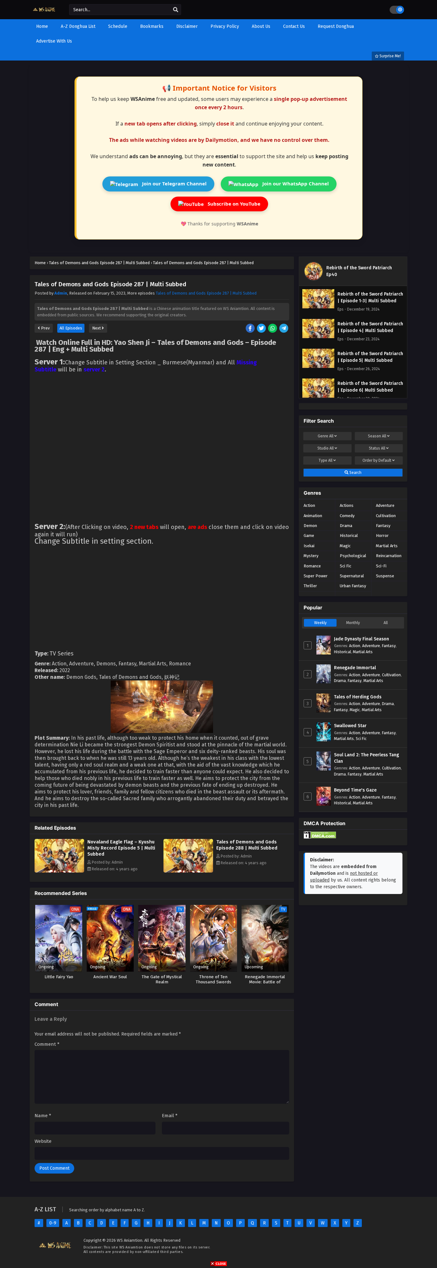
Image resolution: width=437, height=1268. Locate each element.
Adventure (385, 505)
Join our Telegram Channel (174, 183)
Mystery (311, 555)
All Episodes (71, 328)
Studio (325, 448)
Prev (45, 328)
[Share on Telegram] (284, 328)
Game (309, 535)
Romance (312, 566)
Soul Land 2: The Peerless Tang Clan (366, 758)
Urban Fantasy (353, 585)
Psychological (353, 555)
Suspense (385, 575)
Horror (382, 535)
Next (97, 328)
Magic (345, 545)
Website (43, 1141)
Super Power (316, 575)
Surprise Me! (389, 56)
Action (309, 505)
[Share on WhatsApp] (273, 328)
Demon (310, 525)
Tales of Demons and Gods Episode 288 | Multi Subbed (246, 845)
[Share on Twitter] (262, 328)
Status (377, 448)
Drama (346, 525)
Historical (349, 535)
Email (170, 1115)
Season (377, 436)
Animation (313, 515)
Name (43, 1115)
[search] (175, 10)
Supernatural (352, 575)
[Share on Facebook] (251, 328)
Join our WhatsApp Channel (295, 183)
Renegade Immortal (355, 668)
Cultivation (386, 515)
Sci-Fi (381, 566)
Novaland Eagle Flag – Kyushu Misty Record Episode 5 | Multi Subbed (121, 848)
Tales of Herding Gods (357, 697)
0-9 (52, 1223)
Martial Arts (387, 545)
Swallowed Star (350, 725)
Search (355, 472)
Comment (47, 1044)
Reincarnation (388, 555)
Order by (376, 460)
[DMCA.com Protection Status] (320, 837)
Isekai (309, 545)
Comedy (347, 515)
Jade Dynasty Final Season (361, 639)
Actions (347, 505)
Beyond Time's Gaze (355, 790)
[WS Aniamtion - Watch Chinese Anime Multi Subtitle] (45, 13)
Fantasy (383, 525)
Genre (325, 436)
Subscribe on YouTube (233, 203)
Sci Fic (345, 566)
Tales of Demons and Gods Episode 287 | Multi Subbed (206, 293)
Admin (60, 293)
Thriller (310, 585)
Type (325, 460)
